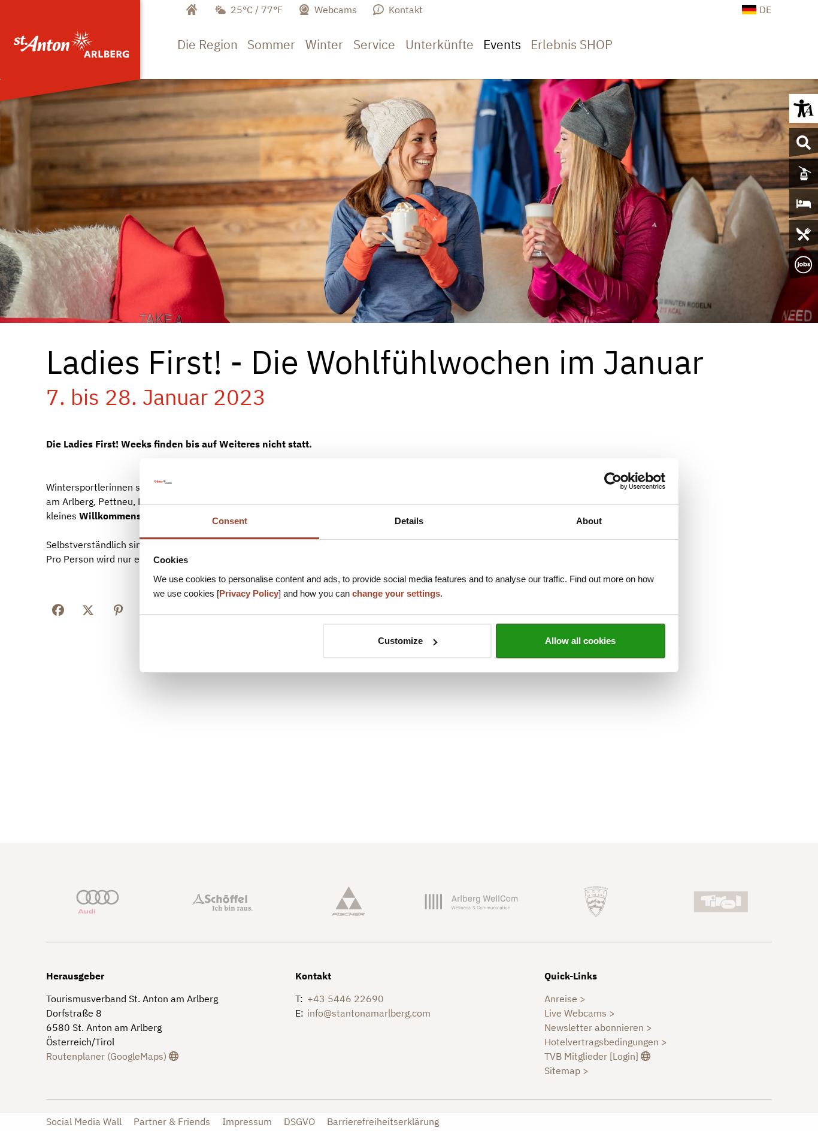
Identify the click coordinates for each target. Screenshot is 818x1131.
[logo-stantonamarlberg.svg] (73, 39)
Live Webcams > (579, 1013)
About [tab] (589, 521)
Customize (400, 641)
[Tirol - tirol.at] (720, 900)
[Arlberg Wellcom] (471, 900)
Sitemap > (566, 1070)
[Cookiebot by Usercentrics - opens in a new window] (613, 482)
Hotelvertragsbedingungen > (605, 1042)
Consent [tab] (229, 521)
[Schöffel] (222, 900)
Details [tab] (409, 521)
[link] (207, 52)
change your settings (396, 593)
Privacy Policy (248, 593)
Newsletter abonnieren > (598, 1027)
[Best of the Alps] (595, 900)
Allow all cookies (580, 641)
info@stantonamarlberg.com (369, 1013)
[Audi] (97, 900)
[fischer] (346, 900)
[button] (803, 108)
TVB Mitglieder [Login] (597, 1056)
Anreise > (565, 999)
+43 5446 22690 (345, 999)
